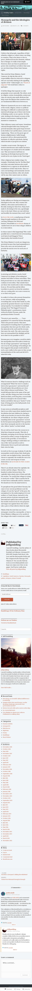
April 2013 (6, 836)
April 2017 (6, 762)
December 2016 (7, 769)
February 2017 (7, 764)
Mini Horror (6, 728)
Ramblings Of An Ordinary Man (12, 611)
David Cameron (14, 576)
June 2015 (5, 807)
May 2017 (5, 760)
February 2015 (7, 814)
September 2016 (7, 773)
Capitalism (6, 576)
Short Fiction (5, 15)
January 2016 (6, 791)
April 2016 (6, 785)
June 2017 (5, 758)
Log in (5, 852)
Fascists (21, 576)
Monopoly (27, 576)
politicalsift (10, 893)
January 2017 (6, 767)
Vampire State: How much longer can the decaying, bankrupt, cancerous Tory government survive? (15, 704)
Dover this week (8, 217)
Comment (25, 975)
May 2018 (5, 751)
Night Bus (6, 730)
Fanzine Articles (7, 724)
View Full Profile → (6, 687)
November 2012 (7, 840)
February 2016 (7, 789)
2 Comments (25, 25)
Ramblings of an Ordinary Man (10, 2)
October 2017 (6, 756)
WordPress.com (7, 859)
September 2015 (7, 800)
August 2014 (6, 820)
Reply (14, 924)
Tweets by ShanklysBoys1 (8, 623)
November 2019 (7, 747)
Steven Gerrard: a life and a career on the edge (16, 708)
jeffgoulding (6, 25)
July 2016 (5, 778)
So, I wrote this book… (9, 710)
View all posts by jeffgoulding (16, 569)
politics (3, 578)
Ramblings (27, 12)
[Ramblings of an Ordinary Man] (16, 7)
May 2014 (5, 827)
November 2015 (7, 796)
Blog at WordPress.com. (16, 986)
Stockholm (19, 223)
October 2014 (7, 818)
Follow (7, 599)
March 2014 (6, 829)
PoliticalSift (15, 897)
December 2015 (7, 793)
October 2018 (7, 749)
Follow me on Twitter (9, 620)
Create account (7, 850)
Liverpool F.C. (18, 12)
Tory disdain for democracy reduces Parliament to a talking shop (13, 713)
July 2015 (5, 805)
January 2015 (6, 816)
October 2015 (7, 798)
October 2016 (7, 771)
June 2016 (5, 780)
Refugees (8, 578)
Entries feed (6, 854)
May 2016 (5, 782)
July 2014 (5, 822)
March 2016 (6, 787)
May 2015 (5, 809)
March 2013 (6, 838)
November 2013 (7, 834)
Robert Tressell (16, 578)
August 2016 (6, 776)
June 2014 (5, 825)
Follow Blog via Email (10, 586)
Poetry (5, 733)
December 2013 (7, 831)
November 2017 (7, 753)
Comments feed (7, 857)
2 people (9, 922)
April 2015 (6, 811)
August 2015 (6, 802)
